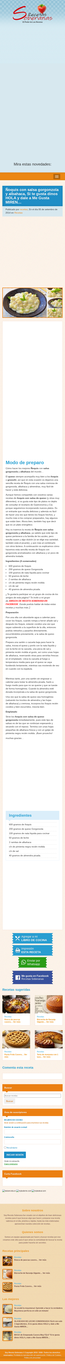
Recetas (18, 212)
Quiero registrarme (11, 1164)
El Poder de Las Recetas (33, 22)
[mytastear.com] (39, 1191)
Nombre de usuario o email (15, 1127)
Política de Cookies (53, 1355)
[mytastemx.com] (24, 1191)
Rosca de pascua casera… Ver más (12, 1020)
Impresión (31, 950)
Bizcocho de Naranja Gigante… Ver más (46, 1020)
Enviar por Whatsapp (33, 962)
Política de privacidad (32, 1358)
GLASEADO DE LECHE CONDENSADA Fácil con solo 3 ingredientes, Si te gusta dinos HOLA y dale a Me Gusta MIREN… (38, 1324)
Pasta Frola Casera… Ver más (15, 1055)
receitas (24, 209)
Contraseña (9, 1137)
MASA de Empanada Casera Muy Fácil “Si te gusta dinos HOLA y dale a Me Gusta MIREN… (37, 1336)
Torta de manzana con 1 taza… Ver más (47, 1055)
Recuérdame (11, 1148)
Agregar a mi (34, 938)
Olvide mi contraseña (11, 1161)
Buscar (9, 1101)
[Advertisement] (32, 60)
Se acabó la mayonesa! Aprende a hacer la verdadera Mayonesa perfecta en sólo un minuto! (38, 1309)
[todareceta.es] (9, 1191)
